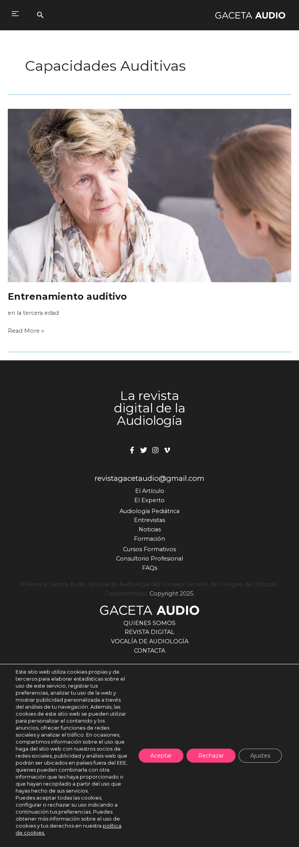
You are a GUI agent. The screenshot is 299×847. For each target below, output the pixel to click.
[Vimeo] (167, 450)
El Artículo (149, 490)
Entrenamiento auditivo (67, 296)
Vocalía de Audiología (149, 641)
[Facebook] (131, 450)
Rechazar (211, 755)
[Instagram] (155, 450)
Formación (149, 538)
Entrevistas (149, 520)
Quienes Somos (149, 623)
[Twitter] (143, 450)
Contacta (149, 650)
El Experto (149, 500)
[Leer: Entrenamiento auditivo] (149, 195)
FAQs (149, 567)
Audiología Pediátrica (149, 511)
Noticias (150, 529)
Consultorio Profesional (149, 558)
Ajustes (260, 755)
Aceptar (161, 755)
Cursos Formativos (149, 549)
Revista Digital (149, 632)
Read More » (26, 331)
